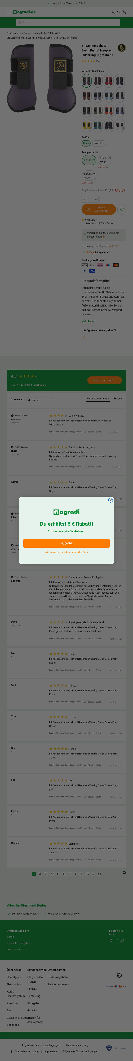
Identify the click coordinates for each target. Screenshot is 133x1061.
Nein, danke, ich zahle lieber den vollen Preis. (66, 551)
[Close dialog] (110, 500)
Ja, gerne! (66, 543)
